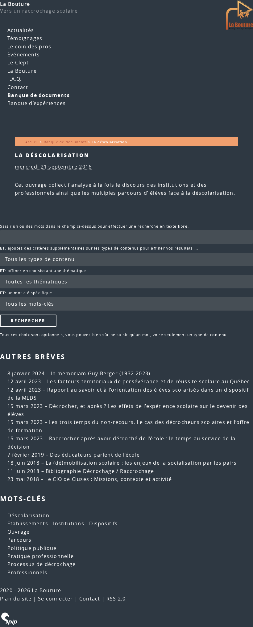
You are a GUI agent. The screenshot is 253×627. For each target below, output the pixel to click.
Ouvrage (18, 531)
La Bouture (15, 4)
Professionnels (27, 572)
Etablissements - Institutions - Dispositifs (62, 523)
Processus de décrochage (41, 564)
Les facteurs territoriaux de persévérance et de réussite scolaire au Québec (148, 381)
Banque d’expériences (36, 103)
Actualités (20, 30)
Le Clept (18, 62)
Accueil (32, 142)
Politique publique (32, 548)
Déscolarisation (28, 515)
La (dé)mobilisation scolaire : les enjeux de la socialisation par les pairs (141, 462)
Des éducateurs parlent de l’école (95, 454)
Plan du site (15, 598)
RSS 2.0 (116, 598)
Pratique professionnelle (40, 556)
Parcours (19, 539)
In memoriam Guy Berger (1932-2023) (100, 373)
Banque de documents (38, 95)
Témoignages (24, 38)
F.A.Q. (14, 78)
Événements (23, 54)
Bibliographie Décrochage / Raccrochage (100, 471)
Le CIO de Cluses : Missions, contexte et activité (108, 479)
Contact (17, 87)
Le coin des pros (29, 46)
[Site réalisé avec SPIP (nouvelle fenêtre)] (9, 623)
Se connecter (55, 598)
